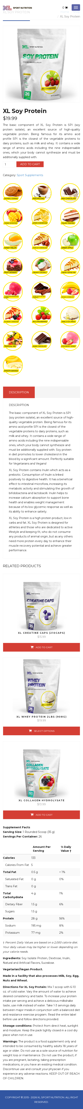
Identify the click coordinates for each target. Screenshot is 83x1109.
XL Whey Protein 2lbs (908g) (41, 716)
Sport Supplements (30, 175)
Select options (44, 730)
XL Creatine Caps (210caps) (41, 632)
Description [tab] (19, 392)
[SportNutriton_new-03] (41, 64)
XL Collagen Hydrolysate (42, 800)
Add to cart (30, 164)
